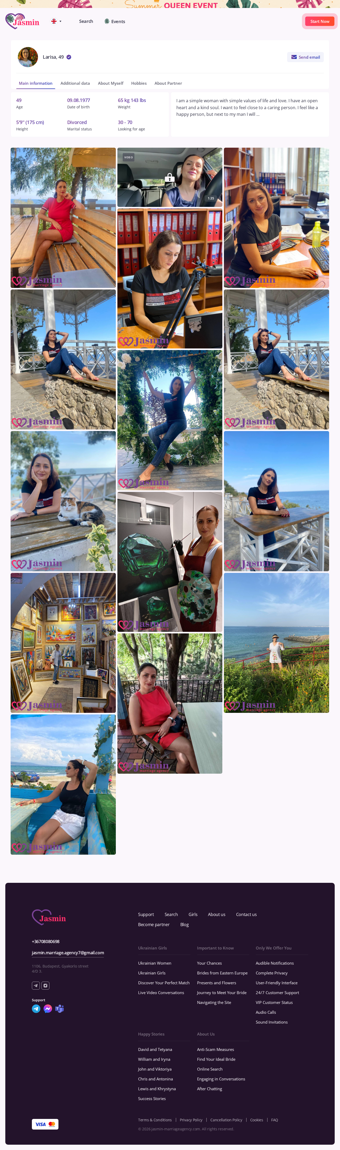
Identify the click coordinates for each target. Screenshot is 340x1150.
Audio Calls (266, 1012)
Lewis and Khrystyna (157, 1088)
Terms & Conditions (155, 1119)
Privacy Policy (191, 1119)
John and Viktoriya (155, 1069)
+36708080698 (46, 941)
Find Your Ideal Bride (216, 1059)
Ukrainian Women (154, 963)
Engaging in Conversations (221, 1078)
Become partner (154, 924)
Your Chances (209, 963)
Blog (184, 924)
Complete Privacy (272, 973)
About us (216, 914)
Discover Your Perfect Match (164, 982)
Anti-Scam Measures (215, 1049)
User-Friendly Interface (277, 982)
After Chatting (209, 1088)
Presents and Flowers (216, 982)
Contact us (246, 914)
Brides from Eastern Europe (222, 973)
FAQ (274, 1119)
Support (146, 914)
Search (171, 914)
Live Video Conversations (161, 992)
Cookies (256, 1119)
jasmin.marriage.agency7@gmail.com (68, 953)
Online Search (210, 1069)
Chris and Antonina (155, 1078)
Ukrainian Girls (151, 973)
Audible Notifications (275, 963)
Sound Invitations (272, 1022)
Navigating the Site (214, 1002)
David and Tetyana (155, 1049)
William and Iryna (154, 1059)
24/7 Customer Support (277, 992)
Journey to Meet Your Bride (221, 992)
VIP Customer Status (274, 1002)
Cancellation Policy (226, 1119)
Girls (193, 914)
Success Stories (152, 1098)
